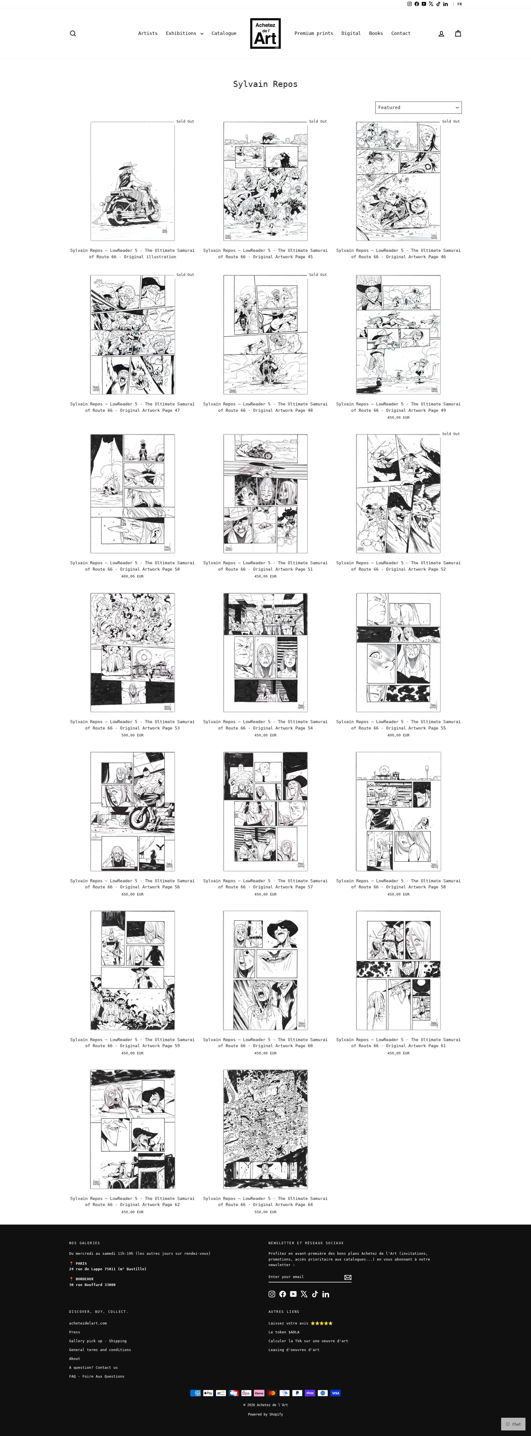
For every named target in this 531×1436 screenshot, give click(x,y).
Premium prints (314, 33)
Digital (351, 33)
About (74, 1359)
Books (376, 33)
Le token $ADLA (284, 1332)
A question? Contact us (93, 1367)
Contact (401, 33)
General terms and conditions (100, 1350)
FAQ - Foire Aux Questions (96, 1376)
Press (74, 1332)
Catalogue (224, 33)
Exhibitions (182, 33)
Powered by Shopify (265, 1414)
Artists (148, 33)
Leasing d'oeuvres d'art (294, 1350)
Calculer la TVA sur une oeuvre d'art (308, 1341)
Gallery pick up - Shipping (98, 1341)
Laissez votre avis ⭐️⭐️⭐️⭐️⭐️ (301, 1323)
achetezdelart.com (88, 1323)
